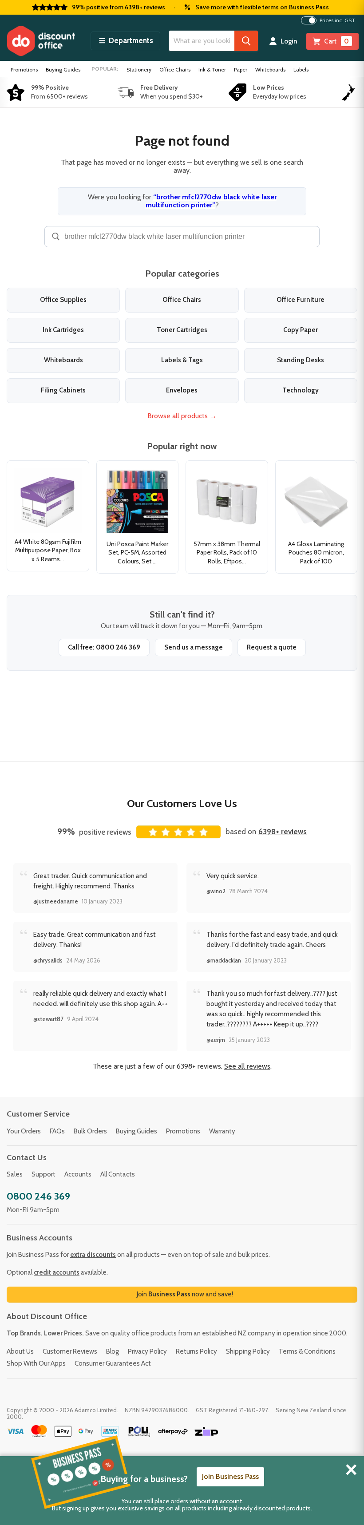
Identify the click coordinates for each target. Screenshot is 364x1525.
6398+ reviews (282, 831)
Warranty (222, 1131)
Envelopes (182, 390)
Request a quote (272, 647)
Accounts (77, 1174)
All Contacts (117, 1174)
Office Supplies (63, 300)
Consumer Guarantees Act (113, 1363)
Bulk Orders (90, 1131)
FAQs (57, 1131)
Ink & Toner (212, 69)
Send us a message (193, 647)
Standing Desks (300, 360)
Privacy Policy (147, 1351)
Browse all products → (182, 416)
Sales (15, 1174)
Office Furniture (300, 300)
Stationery (139, 69)
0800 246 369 (38, 1196)
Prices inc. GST (337, 20)
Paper (240, 69)
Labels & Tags (182, 360)
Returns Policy (196, 1351)
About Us (20, 1351)
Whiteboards (270, 69)
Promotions (24, 69)
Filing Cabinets (63, 390)
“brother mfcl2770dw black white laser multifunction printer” (211, 201)
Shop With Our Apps (36, 1363)
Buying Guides (63, 69)
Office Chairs (174, 69)
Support (43, 1174)
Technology (300, 390)
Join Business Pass (230, 1476)
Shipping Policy (248, 1351)
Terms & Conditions (307, 1351)
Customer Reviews (70, 1351)
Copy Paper (300, 330)
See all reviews (247, 1066)
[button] (125, 41)
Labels (301, 69)
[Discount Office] (41, 40)
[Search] (246, 41)
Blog (112, 1351)
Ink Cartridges (63, 330)
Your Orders (24, 1131)
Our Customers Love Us (182, 803)
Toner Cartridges (182, 330)
